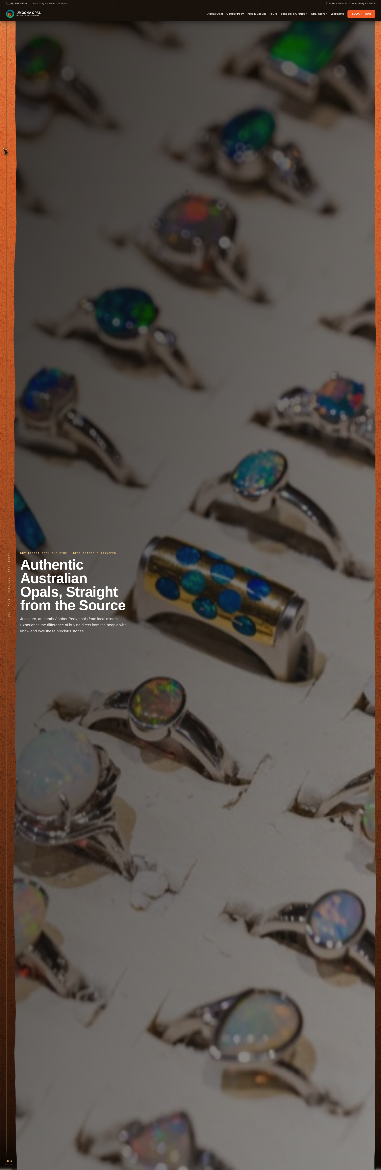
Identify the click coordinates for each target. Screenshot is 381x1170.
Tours (273, 13)
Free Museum (256, 13)
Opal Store (319, 13)
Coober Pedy (235, 13)
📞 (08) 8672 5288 (16, 3)
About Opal (215, 13)
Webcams (337, 13)
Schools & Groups (294, 13)
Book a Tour (361, 13)
